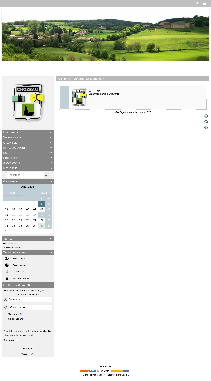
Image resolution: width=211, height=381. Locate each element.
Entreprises (27, 158)
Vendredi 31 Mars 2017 (89, 78)
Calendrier (27, 181)
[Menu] (204, 3)
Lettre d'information (27, 285)
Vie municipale (27, 137)
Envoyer (27, 348)
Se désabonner (16, 318)
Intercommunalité (27, 147)
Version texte (18, 272)
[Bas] (206, 127)
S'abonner (13, 314)
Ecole (27, 152)
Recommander (19, 265)
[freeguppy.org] (88, 371)
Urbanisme (27, 142)
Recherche (27, 168)
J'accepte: (10, 340)
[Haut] (206, 116)
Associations (27, 163)
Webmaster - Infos (27, 252)
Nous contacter (19, 258)
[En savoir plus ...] (120, 371)
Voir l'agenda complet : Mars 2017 (133, 112)
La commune (27, 132)
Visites (27, 238)
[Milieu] (206, 121)
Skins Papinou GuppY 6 (95, 375)
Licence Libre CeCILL (118, 375)
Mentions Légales (20, 278)
